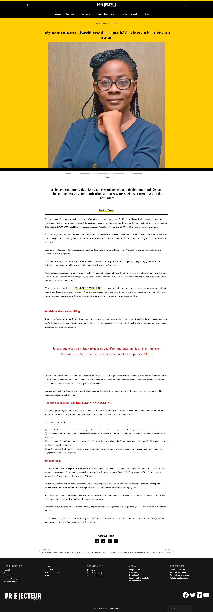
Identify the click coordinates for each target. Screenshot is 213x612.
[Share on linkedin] (110, 541)
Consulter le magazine (96, 573)
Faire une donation (95, 576)
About (48, 566)
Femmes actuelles (103, 24)
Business (69, 14)
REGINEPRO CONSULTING (64, 226)
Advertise (49, 569)
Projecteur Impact (129, 14)
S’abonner (91, 570)
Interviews (85, 14)
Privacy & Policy (52, 572)
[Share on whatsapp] (116, 541)
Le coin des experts (105, 14)
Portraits (114, 24)
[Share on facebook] (97, 541)
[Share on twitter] (103, 541)
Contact (48, 575)
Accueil (58, 14)
